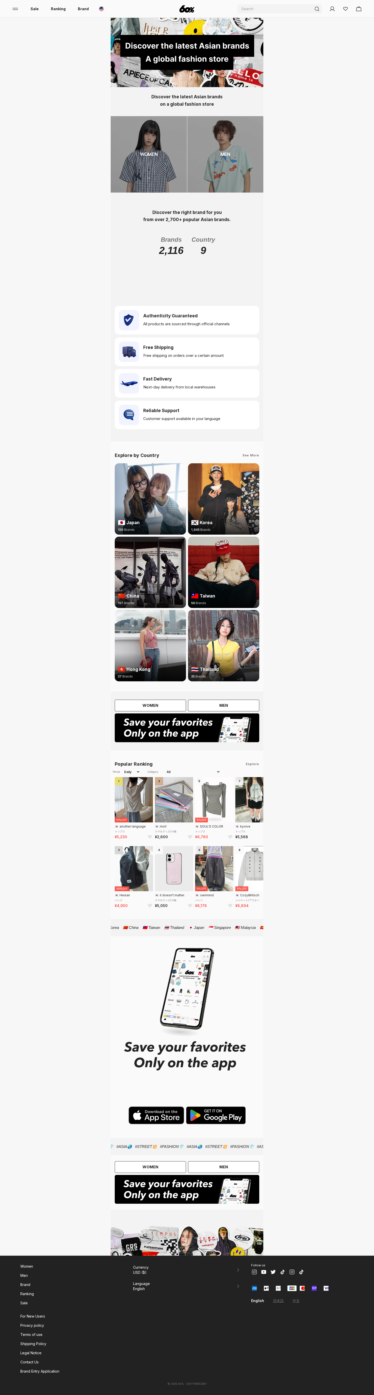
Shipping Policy (33, 1344)
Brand (83, 9)
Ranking (58, 9)
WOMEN (150, 705)
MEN (223, 705)
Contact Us (29, 1362)
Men (24, 1275)
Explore (252, 764)
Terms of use (31, 1334)
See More (250, 455)
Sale (35, 9)
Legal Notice (30, 1353)
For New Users (32, 1316)
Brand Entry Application (39, 1371)
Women (26, 1266)
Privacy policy (32, 1325)
